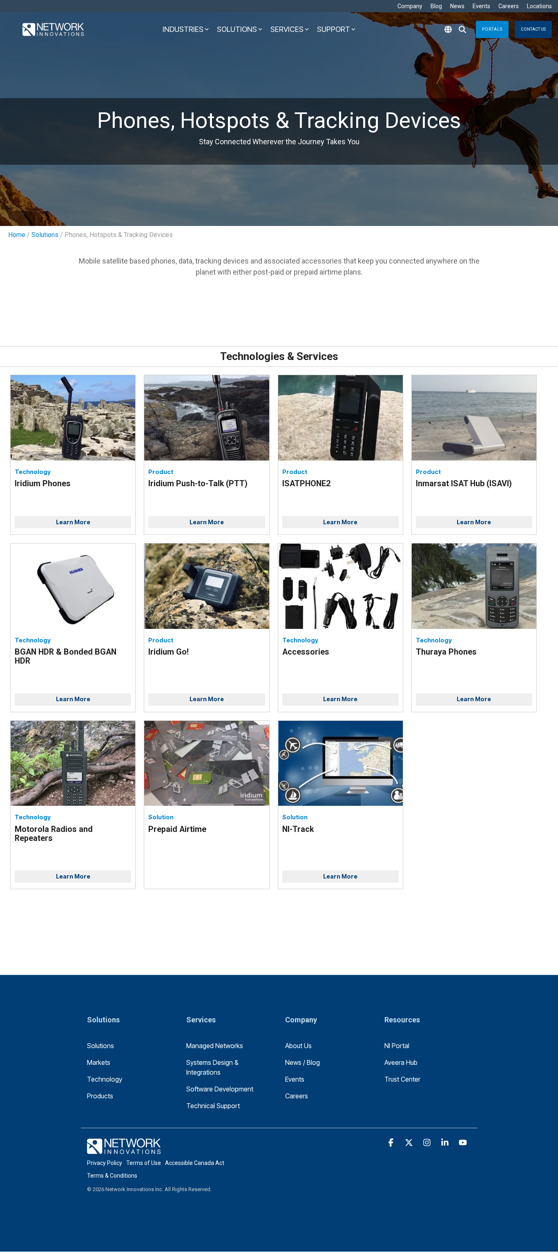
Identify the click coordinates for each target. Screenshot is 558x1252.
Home (16, 235)
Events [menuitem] (481, 6)
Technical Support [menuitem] (213, 1106)
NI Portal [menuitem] (396, 1046)
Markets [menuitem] (98, 1062)
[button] (392, 1143)
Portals (492, 29)
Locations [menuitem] (539, 6)
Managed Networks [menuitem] (214, 1046)
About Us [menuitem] (298, 1046)
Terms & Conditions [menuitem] (112, 1175)
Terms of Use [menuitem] (143, 1163)
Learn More (73, 522)
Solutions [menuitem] (100, 1046)
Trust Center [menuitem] (402, 1079)
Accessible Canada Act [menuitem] (194, 1163)
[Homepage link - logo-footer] (124, 1149)
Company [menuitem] (409, 6)
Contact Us (533, 29)
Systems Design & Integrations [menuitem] (213, 1067)
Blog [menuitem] (436, 6)
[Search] (462, 29)
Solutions (44, 235)
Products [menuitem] (100, 1096)
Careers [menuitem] (508, 6)
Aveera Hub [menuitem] (400, 1062)
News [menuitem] (457, 6)
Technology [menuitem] (104, 1079)
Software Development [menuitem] (219, 1089)
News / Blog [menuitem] (302, 1062)
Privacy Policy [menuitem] (104, 1163)
